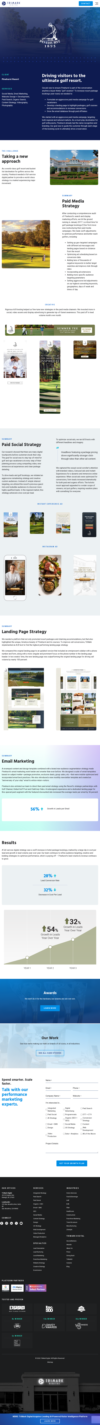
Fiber (68, 1208)
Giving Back (70, 1255)
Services (38, 1188)
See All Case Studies (50, 1053)
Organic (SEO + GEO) (71, 1119)
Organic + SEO (38, 1204)
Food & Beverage (72, 1197)
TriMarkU (69, 1259)
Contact (86, 4)
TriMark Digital (75, 1236)
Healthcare (70, 1211)
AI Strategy (52, 1118)
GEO (34, 1211)
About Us (69, 1248)
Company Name (53, 1096)
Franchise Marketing (40, 1259)
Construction (70, 1215)
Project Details (52, 1143)
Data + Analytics (71, 1134)
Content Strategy (39, 1218)
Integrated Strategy (39, 1193)
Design (50, 1128)
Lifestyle (69, 1229)
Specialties (39, 1243)
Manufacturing (71, 1226)
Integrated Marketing (52, 1109)
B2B (67, 1204)
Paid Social (52, 1114)
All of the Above (89, 1134)
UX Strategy (70, 1128)
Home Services (71, 1193)
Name (49, 1080)
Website (77, 1096)
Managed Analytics (39, 1237)
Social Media (70, 1124)
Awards (69, 1244)
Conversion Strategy (87, 1119)
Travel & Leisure (71, 1222)
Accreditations (71, 1241)
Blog (68, 1266)
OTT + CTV (87, 1114)
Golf (67, 1200)
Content (86, 1124)
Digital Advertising (69, 1109)
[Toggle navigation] (96, 3)
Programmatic (71, 1114)
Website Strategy (39, 1263)
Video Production (52, 1135)
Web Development (88, 1128)
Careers (69, 1263)
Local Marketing (38, 1255)
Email (48, 1088)
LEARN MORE (50, 1421)
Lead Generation (38, 1248)
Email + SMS (53, 1124)
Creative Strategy (39, 1266)
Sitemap (50, 1362)
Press (68, 1252)
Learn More (50, 1008)
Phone (76, 1088)
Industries (72, 1188)
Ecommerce (37, 1270)
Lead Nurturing (38, 1252)
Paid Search (87, 1108)
